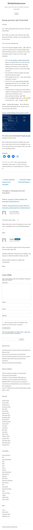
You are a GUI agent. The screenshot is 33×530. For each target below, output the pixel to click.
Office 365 (4, 478)
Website (4, 315)
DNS (3, 463)
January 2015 (5, 413)
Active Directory (6, 455)
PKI (3, 484)
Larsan (4, 388)
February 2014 (5, 436)
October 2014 (5, 419)
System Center (6, 493)
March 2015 (5, 411)
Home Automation (22, 162)
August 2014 (5, 423)
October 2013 (5, 444)
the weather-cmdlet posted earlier (20, 60)
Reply (3, 232)
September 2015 (6, 407)
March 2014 (5, 434)
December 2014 (6, 415)
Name (4, 302)
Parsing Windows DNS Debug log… (18, 377)
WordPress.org (6, 516)
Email (4, 309)
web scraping (12, 164)
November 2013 (6, 442)
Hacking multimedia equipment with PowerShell (8, 182)
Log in (3, 510)
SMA (3, 491)
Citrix (3, 461)
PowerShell (5, 164)
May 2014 (4, 430)
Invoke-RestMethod (7, 166)
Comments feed (6, 514)
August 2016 (5, 402)
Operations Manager (7, 480)
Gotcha (4, 470)
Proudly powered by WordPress (9, 526)
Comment (5, 282)
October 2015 (5, 404)
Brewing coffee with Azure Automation (11, 362)
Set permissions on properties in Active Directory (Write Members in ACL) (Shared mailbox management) (16, 383)
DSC (3, 465)
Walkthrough (5, 497)
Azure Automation (6, 459)
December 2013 (6, 440)
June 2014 (4, 428)
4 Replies (4, 24)
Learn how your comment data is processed (16, 332)
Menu (16, 13)
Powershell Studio (6, 489)
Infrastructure (5, 474)
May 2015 (4, 409)
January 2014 (5, 438)
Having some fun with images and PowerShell (13, 354)
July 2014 (4, 425)
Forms (3, 467)
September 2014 (6, 421)
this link (28, 136)
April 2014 (4, 432)
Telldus (4, 495)
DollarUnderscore (16, 3)
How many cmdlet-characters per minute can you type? (16, 356)
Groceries (24, 164)
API (16, 162)
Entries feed (5, 512)
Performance (5, 482)
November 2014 (6, 417)
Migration (4, 476)
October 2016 (5, 400)
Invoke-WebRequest (18, 166)
